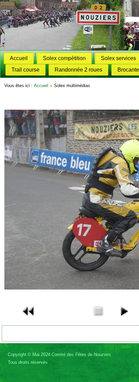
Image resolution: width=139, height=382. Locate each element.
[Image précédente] (29, 317)
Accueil (19, 58)
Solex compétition (64, 58)
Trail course (25, 70)
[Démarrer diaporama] (124, 317)
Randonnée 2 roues (78, 70)
